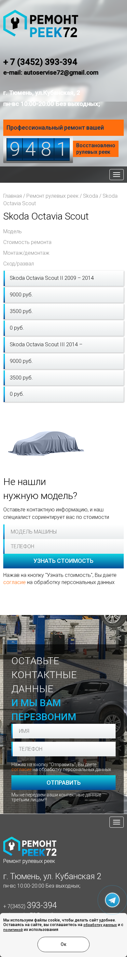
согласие (14, 582)
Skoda (90, 196)
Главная (12, 196)
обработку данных (100, 925)
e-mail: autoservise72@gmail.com (50, 72)
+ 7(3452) (30, 906)
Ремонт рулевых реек (52, 196)
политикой (13, 930)
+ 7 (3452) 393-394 (40, 62)
